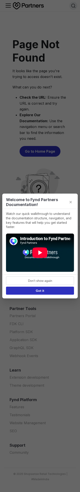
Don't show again (40, 280)
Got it (40, 290)
